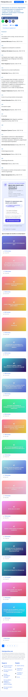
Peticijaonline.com (6, 2)
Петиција (5, 25)
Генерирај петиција (14, 220)
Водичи (4, 663)
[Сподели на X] (6, 21)
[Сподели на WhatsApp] (2, 21)
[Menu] (25, 2)
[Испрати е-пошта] (9, 21)
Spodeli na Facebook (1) (11, 18)
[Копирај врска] (13, 21)
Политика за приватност (9, 28)
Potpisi (14, 25)
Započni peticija (19, 1)
